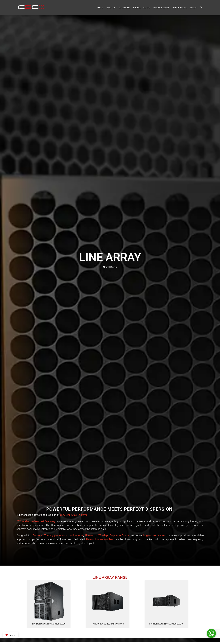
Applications (180, 7)
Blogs (193, 7)
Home (100, 7)
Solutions (124, 7)
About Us (110, 7)
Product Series (161, 7)
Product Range (141, 7)
